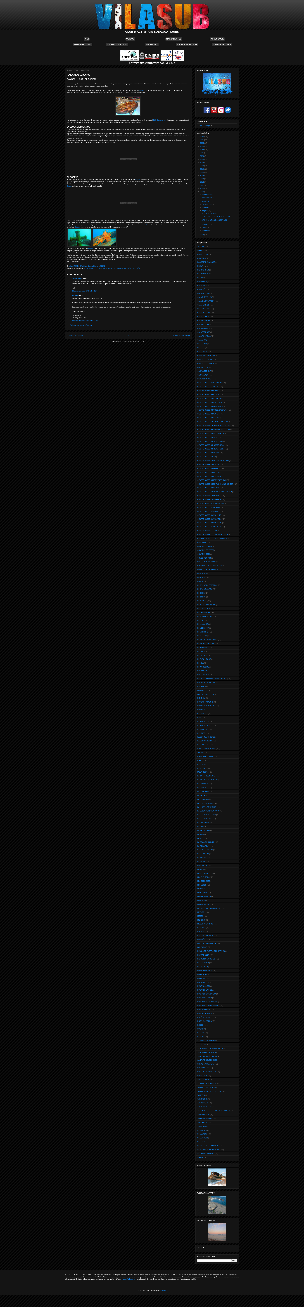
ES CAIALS (201, 686)
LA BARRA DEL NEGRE (206, 776)
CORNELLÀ (202, 542)
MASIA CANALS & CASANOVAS (209, 908)
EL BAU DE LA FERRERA (207, 585)
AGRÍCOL (201, 250)
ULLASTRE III (202, 1138)
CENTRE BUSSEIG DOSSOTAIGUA (211, 445)
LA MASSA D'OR (203, 830)
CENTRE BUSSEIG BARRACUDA (210, 398)
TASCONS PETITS (204, 1107)
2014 (202, 175)
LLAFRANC (202, 889)
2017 (202, 166)
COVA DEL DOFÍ (203, 554)
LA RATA (200, 834)
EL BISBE (201, 593)
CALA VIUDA (202, 344)
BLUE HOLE (202, 281)
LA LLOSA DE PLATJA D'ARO (208, 811)
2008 (202, 235)
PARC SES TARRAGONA (207, 943)
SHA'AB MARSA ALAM (206, 1064)
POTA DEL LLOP (203, 982)
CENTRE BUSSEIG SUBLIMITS (209, 515)
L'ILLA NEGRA (203, 772)
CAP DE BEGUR (203, 367)
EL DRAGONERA (204, 612)
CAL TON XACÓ (203, 293)
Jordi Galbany (77, 279)
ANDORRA (201, 258)
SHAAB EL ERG (203, 1068)
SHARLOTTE (202, 1076)
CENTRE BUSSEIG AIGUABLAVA (210, 383)
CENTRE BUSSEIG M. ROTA (208, 464)
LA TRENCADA (203, 854)
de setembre (207, 204)
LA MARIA (201, 826)
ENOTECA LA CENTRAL (206, 682)
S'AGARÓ (201, 1029)
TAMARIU (201, 1095)
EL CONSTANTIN (204, 608)
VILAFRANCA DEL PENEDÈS (208, 1150)
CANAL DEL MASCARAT (206, 355)
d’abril (204, 227)
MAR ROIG (201, 900)
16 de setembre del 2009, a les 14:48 (85, 321)
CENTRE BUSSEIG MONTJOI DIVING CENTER (215, 484)
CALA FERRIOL (203, 305)
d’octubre (205, 201)
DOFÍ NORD (202, 573)
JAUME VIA (201, 752)
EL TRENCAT (202, 655)
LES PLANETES (203, 877)
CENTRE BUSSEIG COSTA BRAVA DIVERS (213, 429)
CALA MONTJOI (203, 328)
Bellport (141, 90)
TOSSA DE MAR (203, 1122)
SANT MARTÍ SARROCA (206, 1052)
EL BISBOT (201, 597)
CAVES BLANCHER (205, 379)
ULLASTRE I (202, 1130)
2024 (202, 143)
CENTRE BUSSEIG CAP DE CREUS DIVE (213, 422)
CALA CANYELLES (204, 297)
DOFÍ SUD (201, 577)
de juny (205, 211)
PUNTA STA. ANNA (204, 1013)
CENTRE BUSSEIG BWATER (208, 414)
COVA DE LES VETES (205, 550)
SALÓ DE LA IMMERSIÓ (206, 1040)
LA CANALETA (203, 784)
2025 (202, 140)
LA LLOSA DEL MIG (205, 819)
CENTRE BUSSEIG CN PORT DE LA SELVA (214, 426)
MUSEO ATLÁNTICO (205, 924)
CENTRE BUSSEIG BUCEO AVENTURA (212, 410)
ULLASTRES (202, 1142)
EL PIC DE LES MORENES (207, 640)
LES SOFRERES (203, 881)
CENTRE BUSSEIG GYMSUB (208, 453)
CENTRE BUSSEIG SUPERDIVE (209, 523)
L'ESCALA (201, 764)
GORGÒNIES (202, 714)
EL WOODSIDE (203, 667)
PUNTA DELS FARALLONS (207, 1002)
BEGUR (200, 266)
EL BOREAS (108, 268)
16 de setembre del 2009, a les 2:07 (84, 291)
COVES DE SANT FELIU (206, 562)
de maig (205, 224)
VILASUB (75, 295)
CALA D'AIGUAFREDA (206, 301)
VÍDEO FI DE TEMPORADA (207, 1146)
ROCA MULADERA (204, 1021)
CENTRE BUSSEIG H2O (93, 268)
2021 (202, 153)
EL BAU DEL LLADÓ (205, 589)
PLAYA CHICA (202, 967)
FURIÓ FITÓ (202, 710)
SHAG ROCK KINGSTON (207, 1072)
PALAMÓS (136, 268)
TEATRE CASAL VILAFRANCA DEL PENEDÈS (214, 1111)
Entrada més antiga (181, 335)
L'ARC (200, 760)
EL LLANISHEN (203, 624)
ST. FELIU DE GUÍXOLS (206, 1083)
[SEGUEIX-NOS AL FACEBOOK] (207, 113)
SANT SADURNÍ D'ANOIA (207, 1056)
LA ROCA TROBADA (205, 850)
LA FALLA (201, 795)
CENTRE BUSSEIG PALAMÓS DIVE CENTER (214, 492)
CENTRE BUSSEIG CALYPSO (208, 418)
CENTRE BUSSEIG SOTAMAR (209, 507)
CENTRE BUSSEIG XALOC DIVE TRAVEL (213, 535)
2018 (202, 162)
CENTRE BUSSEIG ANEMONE (209, 394)
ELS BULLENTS (203, 675)
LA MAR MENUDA (204, 823)
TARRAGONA (202, 1099)
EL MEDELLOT (203, 628)
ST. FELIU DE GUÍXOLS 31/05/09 (214, 220)
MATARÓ (201, 912)
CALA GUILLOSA (204, 313)
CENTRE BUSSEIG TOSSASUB (209, 527)
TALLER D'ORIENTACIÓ (206, 1087)
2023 (202, 146)
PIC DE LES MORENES (206, 959)
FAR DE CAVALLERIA (205, 694)
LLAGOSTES (202, 893)
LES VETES (202, 885)
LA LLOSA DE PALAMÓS (123, 268)
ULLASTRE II (202, 1134)
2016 (202, 169)
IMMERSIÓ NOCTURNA (206, 749)
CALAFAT (201, 348)
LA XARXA (201, 862)
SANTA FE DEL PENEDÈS (207, 1060)
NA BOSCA (201, 928)
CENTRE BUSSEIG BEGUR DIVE (210, 402)
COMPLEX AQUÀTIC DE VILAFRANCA (212, 538)
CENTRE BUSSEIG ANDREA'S (209, 390)
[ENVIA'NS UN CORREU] (228, 113)
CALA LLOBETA (203, 316)
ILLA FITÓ (201, 733)
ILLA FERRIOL (203, 729)
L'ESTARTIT (202, 768)
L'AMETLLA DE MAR (205, 756)
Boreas (137, 179)
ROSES (200, 1025)
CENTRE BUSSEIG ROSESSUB (209, 500)
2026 (202, 137)
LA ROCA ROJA (203, 846)
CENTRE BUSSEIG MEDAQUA (209, 476)
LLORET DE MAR (204, 897)
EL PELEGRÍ (202, 636)
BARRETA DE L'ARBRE (206, 262)
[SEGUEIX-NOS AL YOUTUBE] (214, 113)
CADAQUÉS (202, 285)
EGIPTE (200, 581)
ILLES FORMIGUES (205, 741)
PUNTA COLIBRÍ (203, 986)
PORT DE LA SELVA (205, 970)
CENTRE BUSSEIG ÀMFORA (208, 387)
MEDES (200, 916)
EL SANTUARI (203, 647)
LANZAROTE (202, 865)
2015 (202, 172)
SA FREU (201, 1033)
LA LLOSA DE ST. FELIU (206, 815)
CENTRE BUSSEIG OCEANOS (209, 488)
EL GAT (200, 620)
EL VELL (200, 663)
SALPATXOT (202, 1044)
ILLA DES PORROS (205, 725)
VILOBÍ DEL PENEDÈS (206, 1153)
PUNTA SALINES (204, 1009)
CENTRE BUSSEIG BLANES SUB (210, 406)
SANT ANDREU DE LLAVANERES (210, 1048)
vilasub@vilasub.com (129, 1279)
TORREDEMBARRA (205, 1118)
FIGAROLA (201, 698)
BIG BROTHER (203, 270)
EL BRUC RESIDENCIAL (206, 605)
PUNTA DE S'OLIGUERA (206, 994)
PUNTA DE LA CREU (205, 990)
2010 (202, 188)
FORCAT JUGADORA (205, 702)
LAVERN (200, 869)
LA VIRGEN (202, 858)
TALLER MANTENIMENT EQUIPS (210, 1091)
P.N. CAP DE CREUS (205, 935)
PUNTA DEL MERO (204, 998)
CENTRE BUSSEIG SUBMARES (209, 519)
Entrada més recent (75, 335)
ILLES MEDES (203, 745)
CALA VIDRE (202, 340)
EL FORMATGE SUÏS (205, 616)
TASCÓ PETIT (203, 1103)
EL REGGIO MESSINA (206, 643)
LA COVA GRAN (203, 791)
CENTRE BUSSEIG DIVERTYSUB (210, 441)
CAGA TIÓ (201, 289)
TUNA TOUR (202, 1126)
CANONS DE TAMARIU (206, 363)
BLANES (200, 278)
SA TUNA (201, 1037)
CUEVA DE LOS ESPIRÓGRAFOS (210, 566)
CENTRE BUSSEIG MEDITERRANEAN (212, 480)
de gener (205, 230)
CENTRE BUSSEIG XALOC (207, 531)
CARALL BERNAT (204, 371)
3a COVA (201, 246)
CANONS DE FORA (205, 359)
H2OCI (200, 717)
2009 (202, 192)
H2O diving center (159, 120)
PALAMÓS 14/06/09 (209, 213)
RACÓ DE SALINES (205, 1017)
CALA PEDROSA (203, 332)
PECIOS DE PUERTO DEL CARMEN (211, 951)
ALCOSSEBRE (203, 254)
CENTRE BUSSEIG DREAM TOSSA (211, 449)
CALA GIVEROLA (204, 309)
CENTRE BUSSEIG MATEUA (208, 472)
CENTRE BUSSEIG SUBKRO (208, 511)
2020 (202, 156)
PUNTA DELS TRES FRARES (208, 1005)
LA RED (200, 838)
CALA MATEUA (203, 324)
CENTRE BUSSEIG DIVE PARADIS (210, 433)
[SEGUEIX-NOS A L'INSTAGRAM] (221, 113)
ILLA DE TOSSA (203, 721)
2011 (202, 185)
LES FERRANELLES (205, 873)
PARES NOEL (202, 947)
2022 (202, 149)
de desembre (207, 194)
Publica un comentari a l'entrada (81, 325)
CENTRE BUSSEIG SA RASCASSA (210, 503)
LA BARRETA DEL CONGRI (207, 780)
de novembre (207, 198)
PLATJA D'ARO (203, 963)
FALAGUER (202, 690)
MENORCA (201, 920)
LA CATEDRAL (203, 788)
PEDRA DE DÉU (203, 955)
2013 (202, 179)
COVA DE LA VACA (204, 546)
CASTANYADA (203, 375)
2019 (202, 159)
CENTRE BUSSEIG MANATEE (209, 468)
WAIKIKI (200, 1157)
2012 (202, 182)
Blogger (163, 1290)
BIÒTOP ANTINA (203, 274)
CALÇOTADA (202, 352)
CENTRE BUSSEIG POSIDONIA (209, 496)
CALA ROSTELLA (204, 336)
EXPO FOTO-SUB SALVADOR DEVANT (216, 217)
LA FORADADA (203, 799)
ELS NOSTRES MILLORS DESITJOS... (212, 678)
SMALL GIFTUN (203, 1079)
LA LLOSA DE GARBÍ (205, 803)
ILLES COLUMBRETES (206, 737)
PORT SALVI (202, 978)
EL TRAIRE (201, 651)
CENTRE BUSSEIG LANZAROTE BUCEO (213, 461)
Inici (128, 335)
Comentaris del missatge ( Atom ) (133, 341)
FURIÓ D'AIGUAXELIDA (206, 706)
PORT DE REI (202, 974)
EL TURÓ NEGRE (204, 659)
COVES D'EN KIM (204, 558)
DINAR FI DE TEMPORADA (207, 570)
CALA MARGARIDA (204, 320)
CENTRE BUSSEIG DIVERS (208, 437)
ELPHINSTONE (203, 671)
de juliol (205, 207)
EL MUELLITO (203, 632)
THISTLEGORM (203, 1115)
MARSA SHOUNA (204, 904)
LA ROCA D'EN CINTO (206, 842)
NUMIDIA (201, 932)
